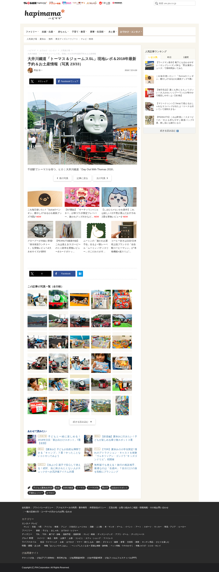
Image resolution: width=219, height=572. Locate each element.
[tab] (153, 56)
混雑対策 (77, 534)
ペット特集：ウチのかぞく (122, 546)
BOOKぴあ (62, 558)
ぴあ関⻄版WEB (77, 558)
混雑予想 (66, 534)
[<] (26, 128)
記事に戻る (82, 178)
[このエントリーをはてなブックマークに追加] (80, 274)
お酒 (71, 538)
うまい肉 (104, 3)
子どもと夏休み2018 (42, 488)
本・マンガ (109, 527)
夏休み (43, 39)
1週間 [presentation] (186, 57)
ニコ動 (99, 527)
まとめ (37, 545)
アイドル (48, 527)
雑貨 (137, 542)
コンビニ (79, 538)
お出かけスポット (119, 488)
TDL (38, 534)
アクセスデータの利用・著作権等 (71, 507)
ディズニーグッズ (105, 534)
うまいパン (91, 3)
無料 (51, 39)
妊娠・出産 (47, 31)
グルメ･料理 (27, 538)
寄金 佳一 (38, 70)
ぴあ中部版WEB (94, 558)
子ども (45, 530)
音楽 (34, 527)
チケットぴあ (28, 558)
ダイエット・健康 (110, 542)
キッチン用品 (147, 542)
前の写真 (63, 178)
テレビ (26, 527)
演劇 (92, 527)
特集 (24, 545)
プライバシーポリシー (43, 507)
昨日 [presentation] (169, 57)
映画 (56, 527)
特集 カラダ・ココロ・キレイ (148, 546)
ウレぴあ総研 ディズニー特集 (54, 3)
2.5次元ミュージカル (78, 527)
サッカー (158, 527)
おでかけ (50, 493)
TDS (44, 534)
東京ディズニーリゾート (66, 39)
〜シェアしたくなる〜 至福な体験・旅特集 (90, 546)
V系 (40, 527)
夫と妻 (111, 31)
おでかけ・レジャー (69, 530)
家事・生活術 (97, 31)
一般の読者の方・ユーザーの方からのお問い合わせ (48, 511)
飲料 (56, 538)
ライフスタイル (29, 542)
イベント (129, 527)
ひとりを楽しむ (162, 542)
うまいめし (78, 3)
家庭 (38, 530)
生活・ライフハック (48, 542)
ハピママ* (42, 3)
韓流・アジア (170, 527)
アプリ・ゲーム (121, 534)
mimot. (66, 3)
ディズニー (27, 534)
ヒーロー (182, 527)
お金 (62, 542)
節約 (98, 542)
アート (138, 527)
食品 (49, 538)
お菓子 (63, 538)
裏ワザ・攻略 (54, 534)
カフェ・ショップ (93, 538)
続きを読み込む (80, 422)
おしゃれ (55, 530)
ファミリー (31, 31)
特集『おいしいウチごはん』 (56, 546)
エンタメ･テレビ (29, 523)
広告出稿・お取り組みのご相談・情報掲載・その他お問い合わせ (138, 507)
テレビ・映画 (87, 39)
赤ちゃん (62, 31)
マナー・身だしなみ (85, 542)
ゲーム (120, 527)
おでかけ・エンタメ (130, 31)
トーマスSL (93, 488)
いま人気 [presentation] (153, 57)
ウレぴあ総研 (30, 3)
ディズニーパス (137, 534)
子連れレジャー (36, 493)
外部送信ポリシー (98, 507)
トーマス (80, 488)
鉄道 (58, 488)
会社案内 (26, 507)
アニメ (64, 527)
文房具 (130, 542)
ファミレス (108, 538)
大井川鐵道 (68, 488)
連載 (30, 545)
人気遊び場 (32, 39)
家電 (122, 542)
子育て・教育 (78, 31)
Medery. (117, 3)
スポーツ (147, 527)
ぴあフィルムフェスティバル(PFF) (121, 558)
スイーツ (41, 538)
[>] (139, 128)
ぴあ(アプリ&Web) (45, 558)
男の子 (105, 488)
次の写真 (100, 178)
